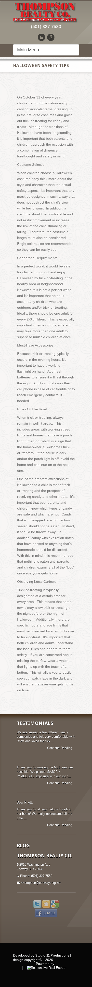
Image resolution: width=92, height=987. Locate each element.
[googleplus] (50, 37)
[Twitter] (41, 37)
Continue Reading (60, 748)
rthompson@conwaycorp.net (41, 883)
